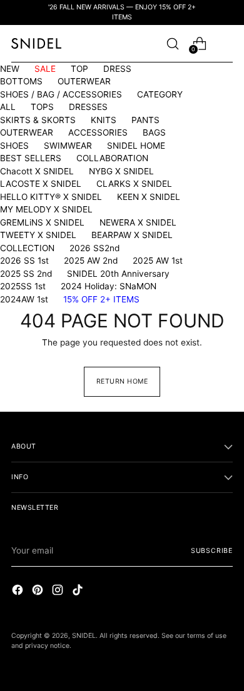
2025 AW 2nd (91, 261)
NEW (9, 69)
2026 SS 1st (24, 261)
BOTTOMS (21, 81)
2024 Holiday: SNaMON (108, 286)
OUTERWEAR (84, 81)
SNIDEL (84, 636)
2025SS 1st (23, 286)
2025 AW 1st (158, 261)
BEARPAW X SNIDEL (132, 235)
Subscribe (212, 551)
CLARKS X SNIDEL (134, 184)
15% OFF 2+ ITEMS (101, 299)
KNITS (103, 120)
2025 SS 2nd (26, 274)
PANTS (145, 120)
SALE (45, 69)
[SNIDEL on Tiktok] (78, 592)
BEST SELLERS (30, 158)
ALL (8, 107)
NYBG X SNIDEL (121, 171)
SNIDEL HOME (136, 146)
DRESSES (88, 107)
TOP (79, 69)
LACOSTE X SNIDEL (40, 184)
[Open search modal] (172, 43)
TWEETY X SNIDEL (38, 235)
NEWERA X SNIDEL (137, 222)
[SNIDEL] (36, 43)
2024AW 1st (24, 299)
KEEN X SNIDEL (148, 197)
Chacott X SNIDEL (37, 171)
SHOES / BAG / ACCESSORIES (61, 94)
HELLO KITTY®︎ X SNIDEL (51, 197)
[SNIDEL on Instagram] (58, 592)
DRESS (117, 69)
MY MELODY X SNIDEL (46, 209)
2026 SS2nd (94, 248)
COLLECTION (27, 248)
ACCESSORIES (98, 132)
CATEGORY (160, 94)
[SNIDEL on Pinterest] (38, 592)
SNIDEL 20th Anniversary (118, 274)
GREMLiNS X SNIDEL (42, 222)
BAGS (154, 132)
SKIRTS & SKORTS (38, 120)
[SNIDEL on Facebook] (18, 592)
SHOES (14, 146)
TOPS (42, 107)
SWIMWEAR (68, 146)
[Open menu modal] (226, 43)
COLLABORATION (112, 158)
